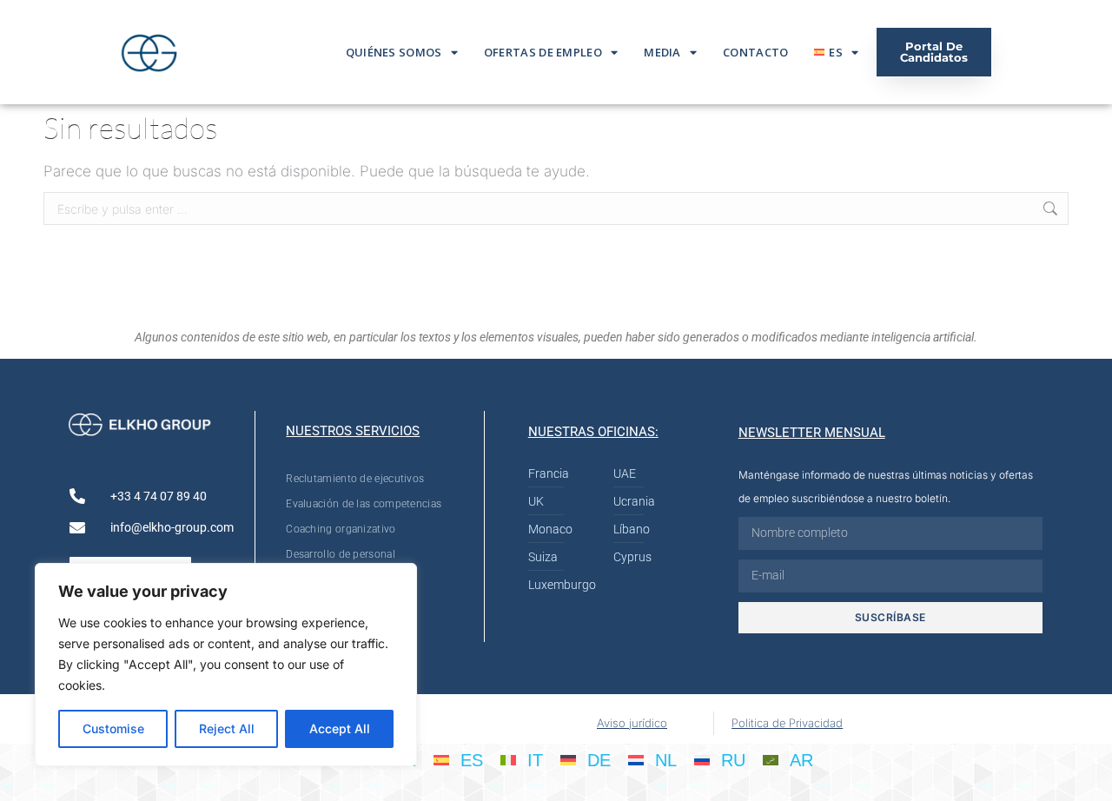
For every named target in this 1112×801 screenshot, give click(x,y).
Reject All (227, 728)
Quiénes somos (394, 52)
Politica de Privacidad (787, 723)
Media (662, 52)
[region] (226, 664)
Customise (113, 728)
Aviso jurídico (632, 723)
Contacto (755, 52)
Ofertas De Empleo (543, 52)
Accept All (339, 728)
